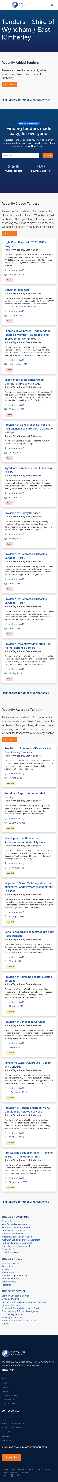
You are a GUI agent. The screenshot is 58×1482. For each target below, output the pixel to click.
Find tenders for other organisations (24, 99)
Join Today (9, 85)
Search (47, 155)
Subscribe (11, 1457)
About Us (6, 1391)
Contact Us (6, 1440)
